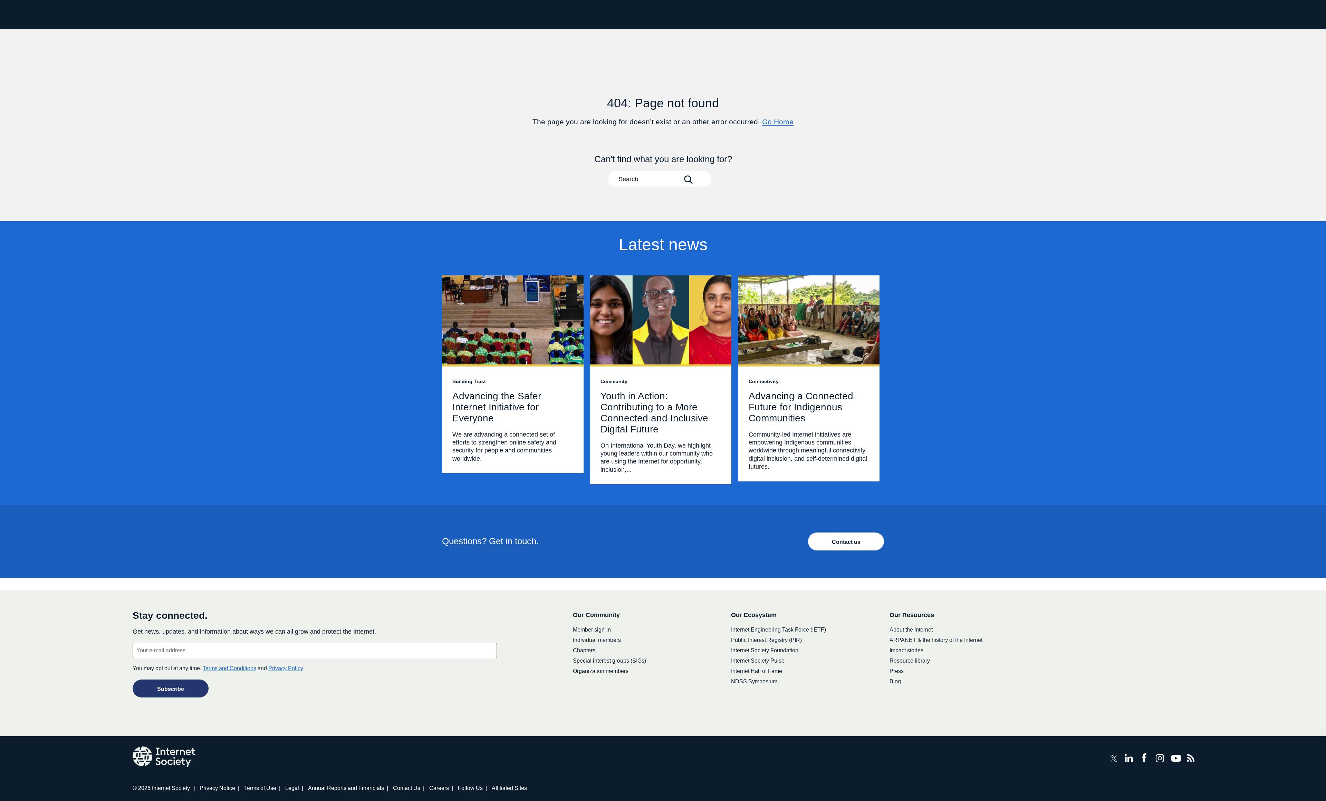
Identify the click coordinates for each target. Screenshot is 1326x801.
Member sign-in (592, 630)
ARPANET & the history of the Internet (936, 640)
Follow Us (470, 788)
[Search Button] (688, 179)
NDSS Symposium (754, 681)
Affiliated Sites (509, 788)
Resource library (910, 661)
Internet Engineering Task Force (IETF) (778, 630)
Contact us (846, 542)
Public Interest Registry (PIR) (766, 640)
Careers (439, 788)
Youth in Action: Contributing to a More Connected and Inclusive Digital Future (661, 379)
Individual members (597, 640)
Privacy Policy (285, 668)
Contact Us (406, 788)
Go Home (778, 122)
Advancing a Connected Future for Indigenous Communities (809, 378)
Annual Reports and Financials (346, 788)
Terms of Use (260, 788)
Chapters (584, 650)
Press (897, 671)
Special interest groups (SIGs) (609, 661)
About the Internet (911, 630)
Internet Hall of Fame (756, 671)
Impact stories (906, 650)
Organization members (600, 671)
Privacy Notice (217, 788)
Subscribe (170, 689)
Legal (292, 788)
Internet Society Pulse (758, 661)
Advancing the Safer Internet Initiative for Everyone (513, 374)
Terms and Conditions (229, 668)
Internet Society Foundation (764, 650)
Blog (895, 681)
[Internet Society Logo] (164, 756)
